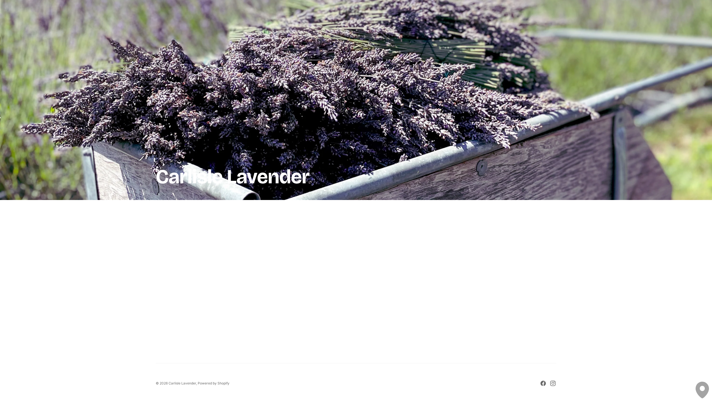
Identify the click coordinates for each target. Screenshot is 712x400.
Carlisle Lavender (182, 383)
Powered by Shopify (213, 383)
